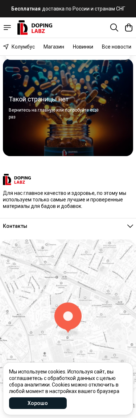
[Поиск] (114, 27)
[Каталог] (7, 27)
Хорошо (38, 403)
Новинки (83, 47)
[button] (68, 226)
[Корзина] (128, 27)
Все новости (116, 47)
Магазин (54, 47)
